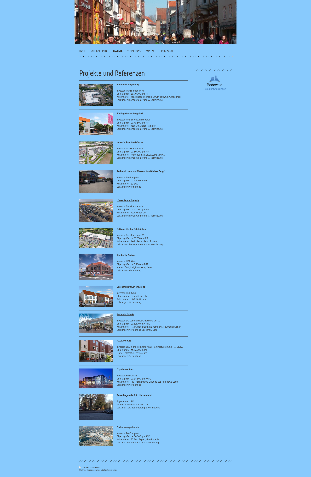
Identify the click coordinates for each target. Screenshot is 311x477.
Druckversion (86, 467)
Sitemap (96, 467)
